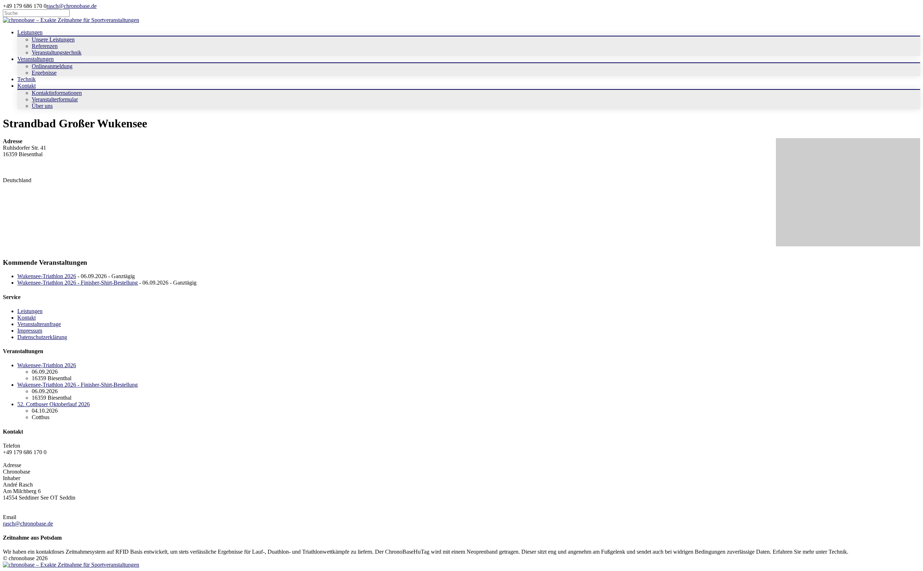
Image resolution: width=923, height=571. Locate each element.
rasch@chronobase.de (72, 6)
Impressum (29, 331)
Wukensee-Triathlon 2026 (46, 276)
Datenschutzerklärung (42, 337)
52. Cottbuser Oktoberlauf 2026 (53, 404)
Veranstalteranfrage (39, 324)
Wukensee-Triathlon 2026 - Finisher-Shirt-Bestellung (77, 283)
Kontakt (26, 318)
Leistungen (30, 311)
